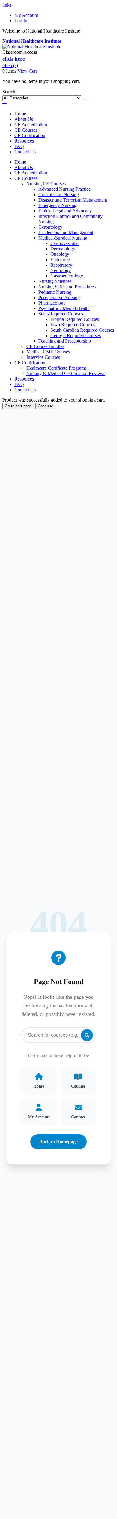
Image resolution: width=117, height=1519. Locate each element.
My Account (26, 15)
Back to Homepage (58, 1141)
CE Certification (29, 135)
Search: (9, 91)
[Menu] (4, 103)
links (6, 5)
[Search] (84, 99)
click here (13, 59)
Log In (20, 20)
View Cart (27, 71)
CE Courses (25, 130)
